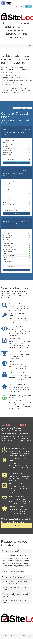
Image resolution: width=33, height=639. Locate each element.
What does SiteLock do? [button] (13, 577)
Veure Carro (28, 6)
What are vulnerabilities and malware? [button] (15, 588)
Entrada (20, 6)
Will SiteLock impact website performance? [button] (15, 595)
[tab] (16, 551)
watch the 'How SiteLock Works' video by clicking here (15, 570)
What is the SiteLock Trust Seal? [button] (14, 601)
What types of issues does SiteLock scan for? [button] (14, 582)
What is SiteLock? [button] (10, 551)
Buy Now (16, 162)
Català (16, 6)
